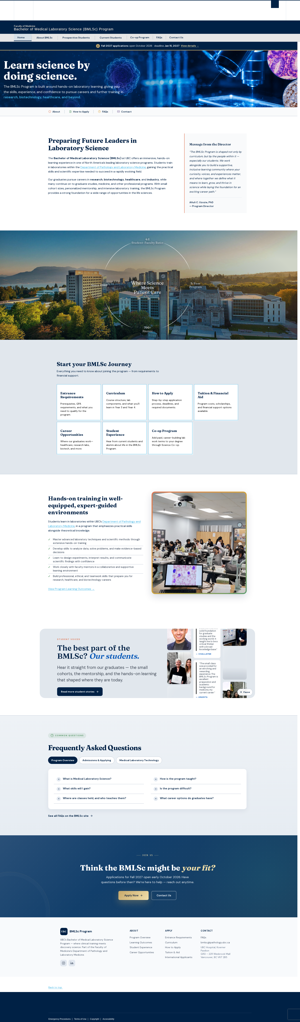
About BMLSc (44, 37)
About (56, 111)
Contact (126, 111)
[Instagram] (63, 963)
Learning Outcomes (141, 942)
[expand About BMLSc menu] (56, 38)
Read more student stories (77, 691)
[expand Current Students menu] (125, 38)
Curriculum (171, 942)
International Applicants (178, 957)
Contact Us (176, 37)
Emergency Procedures (59, 1019)
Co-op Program (139, 37)
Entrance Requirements (178, 937)
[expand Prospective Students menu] (93, 38)
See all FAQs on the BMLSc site (68, 816)
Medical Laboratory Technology (139, 760)
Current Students (111, 37)
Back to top (55, 987)
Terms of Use (80, 1019)
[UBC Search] (275, 4)
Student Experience (141, 947)
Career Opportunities (142, 952)
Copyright (94, 1019)
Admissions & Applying (96, 760)
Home (21, 37)
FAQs (159, 37)
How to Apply (81, 111)
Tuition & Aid (172, 952)
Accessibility (108, 1019)
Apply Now (131, 895)
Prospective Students (76, 37)
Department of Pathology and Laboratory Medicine (113, 167)
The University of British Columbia (21, 10)
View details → (190, 45)
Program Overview (62, 760)
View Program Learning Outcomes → (71, 589)
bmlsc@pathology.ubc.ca (215, 942)
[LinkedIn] (72, 963)
